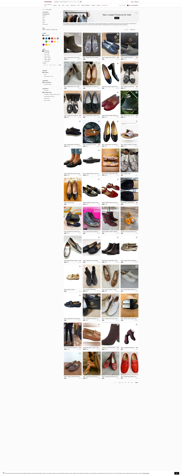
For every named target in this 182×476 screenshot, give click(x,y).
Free (45, 74)
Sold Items (46, 98)
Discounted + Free (48, 76)
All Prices (46, 51)
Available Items (48, 92)
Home (67, 5)
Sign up (136, 1)
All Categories (46, 14)
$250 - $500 (48, 59)
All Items (46, 72)
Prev (115, 382)
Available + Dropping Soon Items (52, 94)
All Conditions (47, 82)
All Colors (46, 35)
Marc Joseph (49, 9)
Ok (176, 473)
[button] (57, 1)
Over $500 (47, 61)
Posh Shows (104, 5)
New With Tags (47, 84)
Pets (79, 5)
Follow (116, 18)
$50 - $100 (47, 56)
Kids (63, 5)
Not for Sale (47, 100)
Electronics (73, 5)
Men (60, 5)
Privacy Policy (146, 473)
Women (55, 5)
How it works (122, 5)
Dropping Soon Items (49, 96)
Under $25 (47, 52)
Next (136, 382)
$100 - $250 (48, 57)
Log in (132, 1)
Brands (93, 5)
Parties (98, 5)
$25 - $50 (47, 54)
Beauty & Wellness (85, 5)
